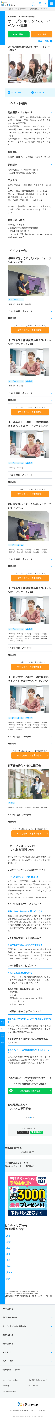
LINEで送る (38, 1132)
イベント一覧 (39, 92)
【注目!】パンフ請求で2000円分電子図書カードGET (26, 9)
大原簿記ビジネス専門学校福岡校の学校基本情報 (21, 1294)
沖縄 (8, 1279)
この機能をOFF (27, 1152)
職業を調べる (8, 1335)
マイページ (7, 1352)
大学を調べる (8, 1309)
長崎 (8, 1248)
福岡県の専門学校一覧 (30, 1291)
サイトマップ (33, 1386)
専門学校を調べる (15, 1291)
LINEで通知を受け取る (30, 1091)
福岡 (8, 1236)
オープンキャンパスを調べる (14, 1326)
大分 (8, 1260)
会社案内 (42, 1410)
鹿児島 (9, 1272)
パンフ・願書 (41, 34)
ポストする (24, 1132)
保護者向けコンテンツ (11, 1370)
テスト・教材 (8, 1361)
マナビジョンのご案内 (10, 1380)
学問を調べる (8, 1344)
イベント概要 (16, 92)
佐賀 (8, 1242)
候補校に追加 (43, 41)
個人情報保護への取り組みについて (22, 1410)
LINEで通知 (18, 34)
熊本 (8, 1254)
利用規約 (6, 1386)
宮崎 (8, 1266)
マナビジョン (8, 4)
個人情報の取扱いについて (38, 1380)
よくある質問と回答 (9, 1391)
